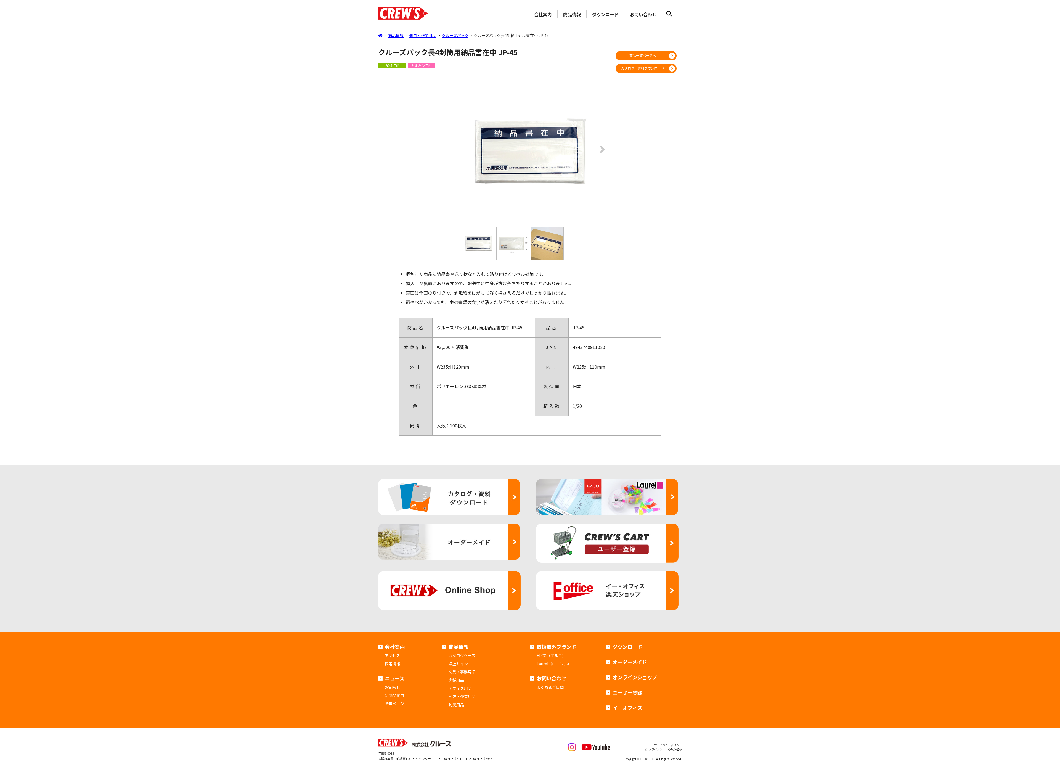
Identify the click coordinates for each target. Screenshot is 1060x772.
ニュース (394, 678)
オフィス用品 (460, 688)
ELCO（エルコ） (551, 655)
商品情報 (572, 14)
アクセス (392, 655)
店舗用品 (456, 680)
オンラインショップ (635, 677)
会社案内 (543, 14)
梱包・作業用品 (462, 696)
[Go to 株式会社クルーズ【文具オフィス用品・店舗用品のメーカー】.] (380, 35)
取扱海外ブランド (556, 646)
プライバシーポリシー (668, 745)
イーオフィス (627, 707)
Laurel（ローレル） (554, 664)
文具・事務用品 (462, 672)
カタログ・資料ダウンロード (642, 68)
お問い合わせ (643, 14)
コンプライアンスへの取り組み (662, 749)
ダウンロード (605, 14)
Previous (459, 153)
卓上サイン (458, 664)
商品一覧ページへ (642, 55)
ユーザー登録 (627, 692)
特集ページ (394, 703)
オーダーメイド (630, 661)
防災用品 (456, 704)
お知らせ (392, 687)
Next (601, 153)
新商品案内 (394, 695)
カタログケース (462, 655)
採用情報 (392, 664)
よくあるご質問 (550, 687)
